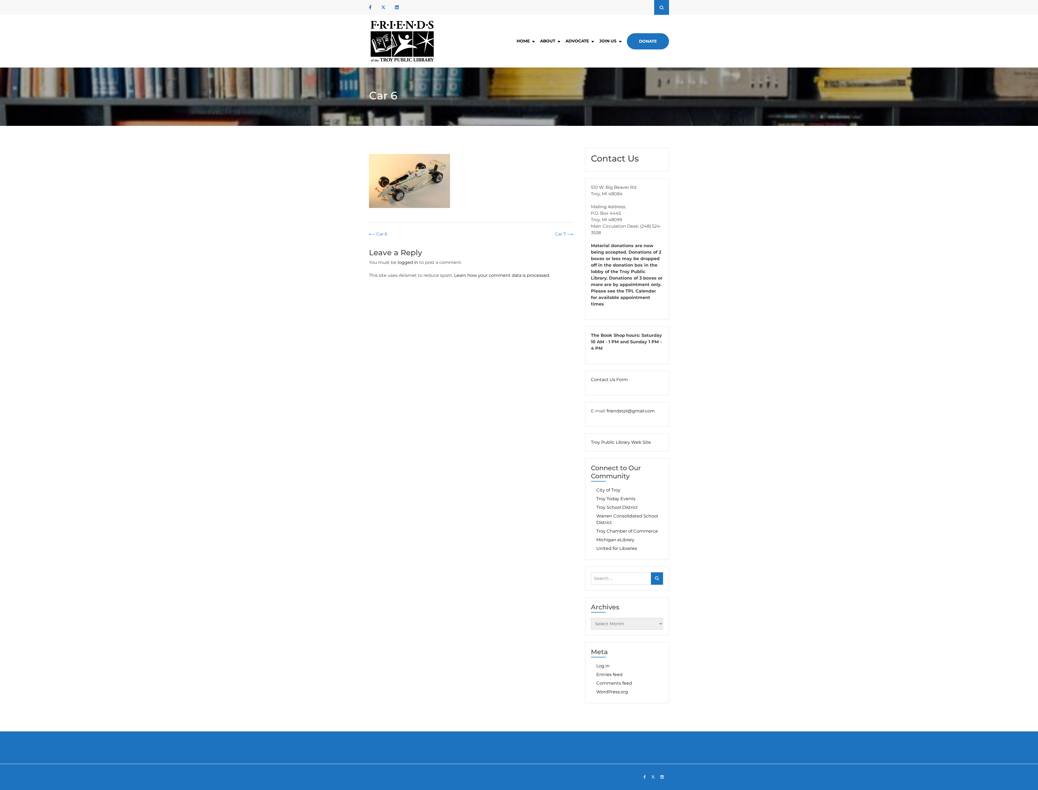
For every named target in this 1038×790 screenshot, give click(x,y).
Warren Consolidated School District (627, 519)
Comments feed (614, 683)
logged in (408, 262)
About (547, 40)
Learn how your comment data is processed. (502, 275)
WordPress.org (612, 691)
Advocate (577, 40)
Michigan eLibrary (615, 539)
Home (523, 40)
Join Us (608, 40)
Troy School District (617, 507)
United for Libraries (616, 548)
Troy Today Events (616, 498)
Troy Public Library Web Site (621, 442)
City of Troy (608, 490)
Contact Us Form (609, 379)
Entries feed (609, 674)
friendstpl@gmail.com (631, 411)
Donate (648, 41)
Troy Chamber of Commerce (627, 531)
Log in (603, 665)
